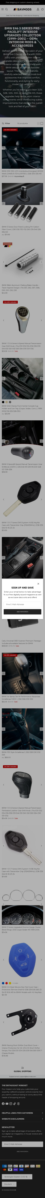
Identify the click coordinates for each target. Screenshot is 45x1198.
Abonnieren (22, 612)
